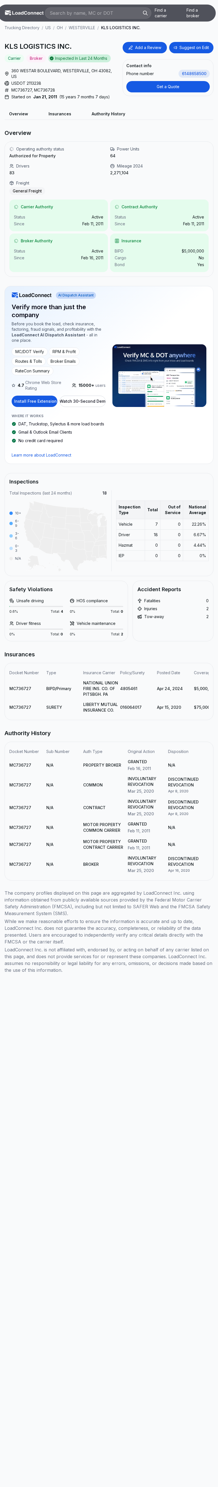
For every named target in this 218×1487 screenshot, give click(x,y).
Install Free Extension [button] (35, 401)
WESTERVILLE (82, 27)
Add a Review (148, 47)
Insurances (60, 113)
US (48, 27)
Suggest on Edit (194, 47)
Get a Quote (168, 86)
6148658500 (194, 73)
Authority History (108, 113)
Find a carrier (161, 13)
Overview (18, 113)
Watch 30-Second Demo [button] (83, 401)
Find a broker (192, 13)
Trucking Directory (22, 27)
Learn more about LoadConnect (41, 455)
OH (60, 27)
